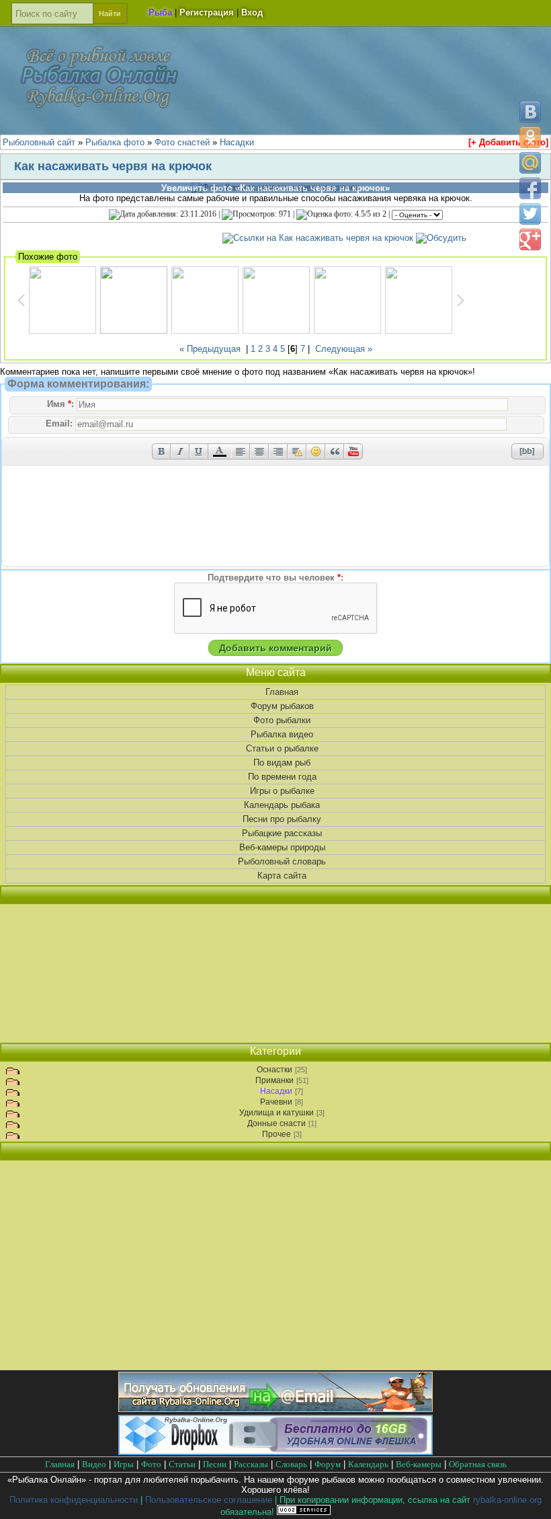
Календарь (368, 1464)
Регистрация (206, 12)
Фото (151, 1464)
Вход (252, 12)
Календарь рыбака (282, 805)
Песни (214, 1464)
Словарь (291, 1464)
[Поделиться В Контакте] (530, 111)
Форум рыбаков (282, 706)
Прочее (276, 1134)
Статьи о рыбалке (282, 748)
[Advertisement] (275, 973)
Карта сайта (281, 875)
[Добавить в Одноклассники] (530, 137)
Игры (124, 1464)
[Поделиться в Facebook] (530, 188)
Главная (281, 692)
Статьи (182, 1464)
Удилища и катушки (276, 1112)
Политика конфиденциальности (73, 1500)
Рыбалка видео (282, 734)
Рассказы (251, 1464)
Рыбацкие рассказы (282, 833)
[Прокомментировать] (441, 238)
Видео (94, 1464)
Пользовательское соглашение (208, 1500)
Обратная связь (478, 1464)
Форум (327, 1464)
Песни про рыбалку (282, 819)
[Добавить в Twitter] (530, 214)
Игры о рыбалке (282, 791)
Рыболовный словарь (282, 861)
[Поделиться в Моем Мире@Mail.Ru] (530, 163)
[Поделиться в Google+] (530, 239)
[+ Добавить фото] (508, 142)
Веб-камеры (418, 1464)
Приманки (274, 1080)
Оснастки (274, 1069)
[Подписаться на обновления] (275, 1409)
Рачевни (276, 1102)
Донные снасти (276, 1123)
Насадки (276, 1091)
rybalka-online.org (507, 1500)
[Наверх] (529, 1497)
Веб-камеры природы (282, 847)
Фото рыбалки (281, 720)
